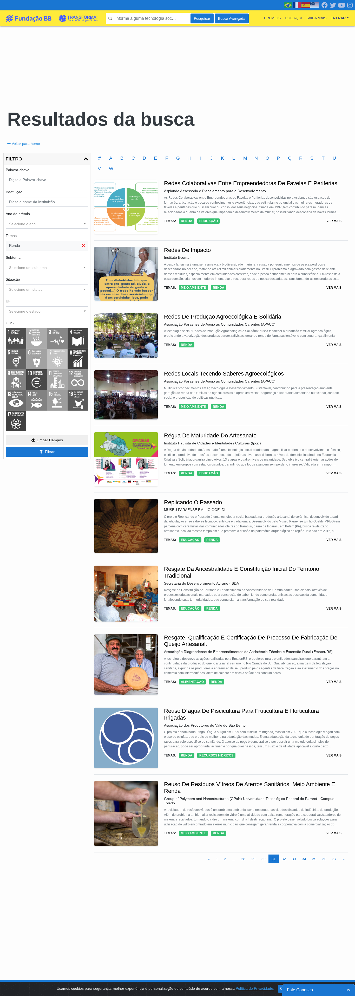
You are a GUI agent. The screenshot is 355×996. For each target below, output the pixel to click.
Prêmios (272, 18)
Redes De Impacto (187, 250)
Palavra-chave (17, 170)
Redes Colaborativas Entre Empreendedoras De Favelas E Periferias (250, 183)
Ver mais (333, 221)
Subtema (13, 257)
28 (243, 859)
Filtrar (50, 452)
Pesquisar (202, 18)
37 (334, 859)
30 (263, 859)
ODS (10, 323)
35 (314, 859)
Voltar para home (26, 143)
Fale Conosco (300, 990)
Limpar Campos (50, 440)
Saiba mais (316, 18)
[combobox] (47, 224)
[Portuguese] (288, 5)
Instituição (14, 192)
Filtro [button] (14, 158)
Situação (13, 279)
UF (8, 301)
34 (304, 859)
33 (294, 859)
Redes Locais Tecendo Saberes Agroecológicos (224, 373)
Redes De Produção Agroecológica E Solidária (222, 316)
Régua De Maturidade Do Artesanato (210, 435)
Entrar (338, 18)
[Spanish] (305, 5)
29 (253, 859)
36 (324, 859)
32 (284, 859)
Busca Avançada (231, 18)
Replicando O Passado (193, 502)
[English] (314, 5)
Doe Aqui (293, 18)
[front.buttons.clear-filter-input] (83, 246)
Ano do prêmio (18, 214)
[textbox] (47, 224)
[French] (297, 5)
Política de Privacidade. (255, 988)
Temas (11, 236)
